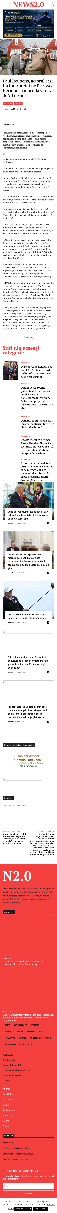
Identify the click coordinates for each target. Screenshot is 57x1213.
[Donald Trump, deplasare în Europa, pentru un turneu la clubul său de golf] (10, 422)
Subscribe (28, 1193)
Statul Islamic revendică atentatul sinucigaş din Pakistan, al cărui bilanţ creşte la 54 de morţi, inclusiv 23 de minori (14, 838)
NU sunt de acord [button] (23, 1209)
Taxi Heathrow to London (14, 805)
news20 (11, 109)
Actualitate (8, 103)
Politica (18, 103)
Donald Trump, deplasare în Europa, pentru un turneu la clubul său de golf (37, 424)
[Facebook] (33, 123)
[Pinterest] (45, 123)
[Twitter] (39, 123)
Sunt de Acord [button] (41, 1209)
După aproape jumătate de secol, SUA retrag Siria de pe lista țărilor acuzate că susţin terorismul (28, 515)
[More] (51, 123)
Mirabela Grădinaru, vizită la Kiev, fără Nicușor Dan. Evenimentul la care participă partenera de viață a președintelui (28, 1018)
